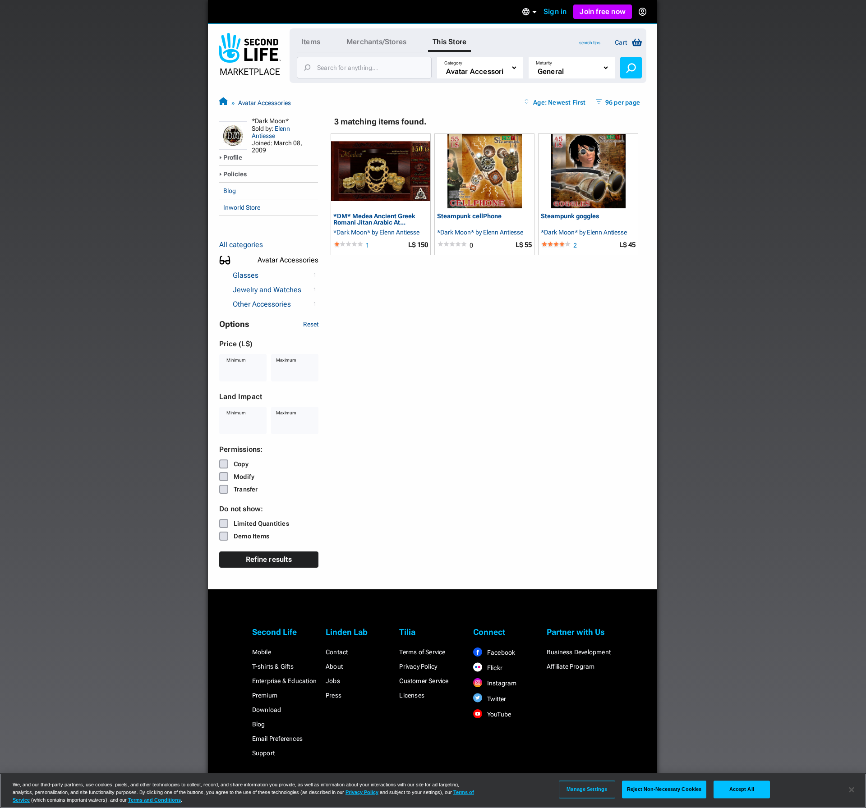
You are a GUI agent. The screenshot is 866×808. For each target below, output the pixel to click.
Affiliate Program (570, 666)
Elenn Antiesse (271, 132)
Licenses (411, 695)
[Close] (851, 790)
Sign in (555, 11)
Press (333, 695)
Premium (264, 695)
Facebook (501, 652)
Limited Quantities (261, 523)
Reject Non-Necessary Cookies (664, 789)
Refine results (269, 559)
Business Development (579, 652)
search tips (589, 42)
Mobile (261, 652)
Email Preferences (277, 738)
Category (453, 62)
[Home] (223, 102)
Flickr (494, 667)
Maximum (286, 360)
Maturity (544, 62)
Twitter (496, 698)
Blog (229, 190)
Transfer (246, 489)
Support (263, 753)
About (334, 666)
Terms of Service (422, 652)
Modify (244, 476)
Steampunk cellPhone (469, 216)
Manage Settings (587, 789)
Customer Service (423, 680)
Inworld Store (241, 207)
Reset (310, 324)
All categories (241, 244)
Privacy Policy (418, 666)
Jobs (333, 680)
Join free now (603, 11)
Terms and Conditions (154, 800)
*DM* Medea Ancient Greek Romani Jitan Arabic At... (374, 219)
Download (266, 709)
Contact (337, 652)
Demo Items (251, 536)
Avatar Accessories (264, 102)
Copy (241, 464)
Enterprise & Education (284, 680)
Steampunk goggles (570, 216)
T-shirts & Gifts (273, 666)
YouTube (498, 714)
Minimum (236, 360)
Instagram (501, 683)
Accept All (741, 789)
